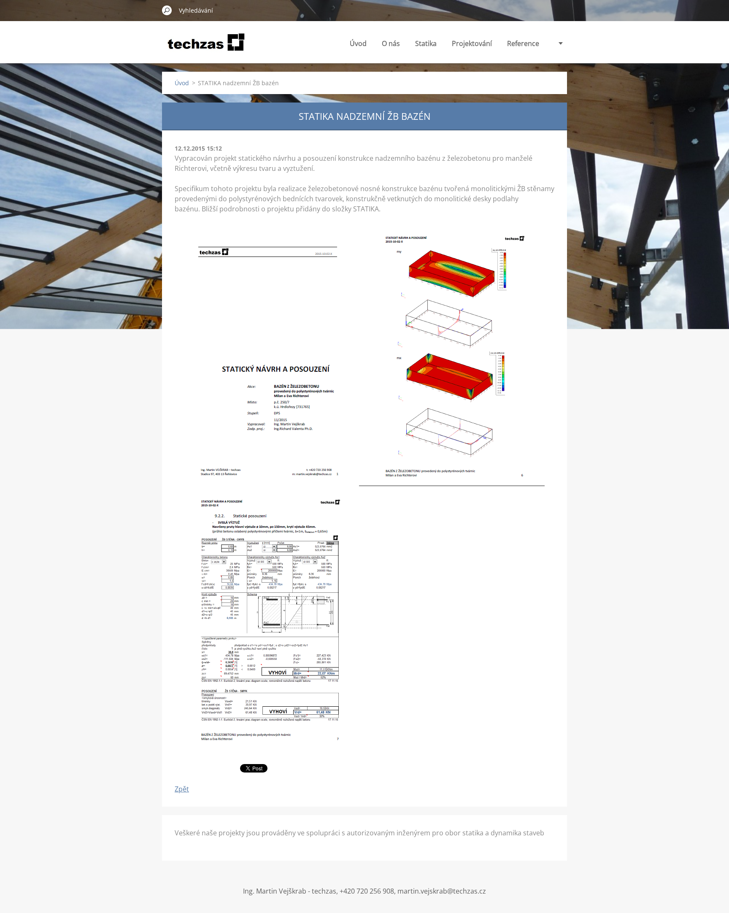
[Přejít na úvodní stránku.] (206, 48)
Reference (523, 43)
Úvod (358, 43)
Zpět (182, 789)
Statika (426, 43)
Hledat (167, 10)
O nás (391, 43)
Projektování (472, 43)
